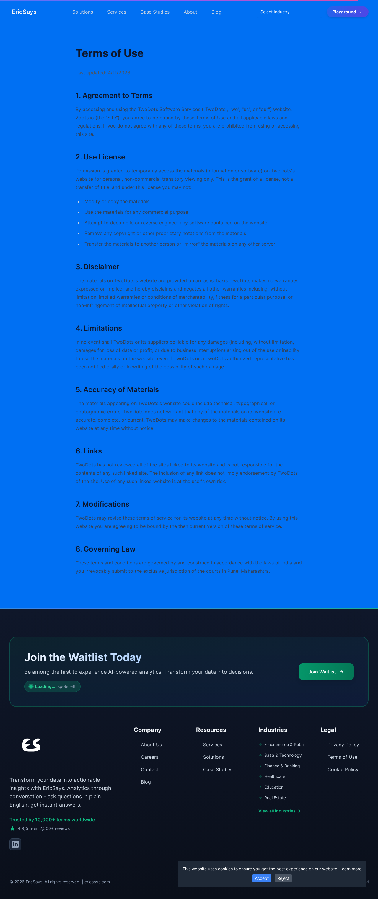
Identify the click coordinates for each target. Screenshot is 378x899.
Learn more (350, 868)
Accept (262, 878)
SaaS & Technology (283, 755)
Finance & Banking (282, 765)
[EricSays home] (30, 746)
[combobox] (289, 12)
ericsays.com (97, 881)
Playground (344, 11)
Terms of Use (342, 757)
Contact (150, 769)
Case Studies (155, 12)
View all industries (277, 810)
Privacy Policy (343, 745)
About (190, 12)
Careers (149, 757)
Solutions (82, 12)
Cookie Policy (343, 769)
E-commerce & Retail (284, 744)
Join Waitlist (322, 672)
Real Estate (275, 797)
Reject (283, 878)
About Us (151, 745)
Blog (216, 12)
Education (274, 786)
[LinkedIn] (15, 844)
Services (116, 12)
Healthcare (274, 776)
